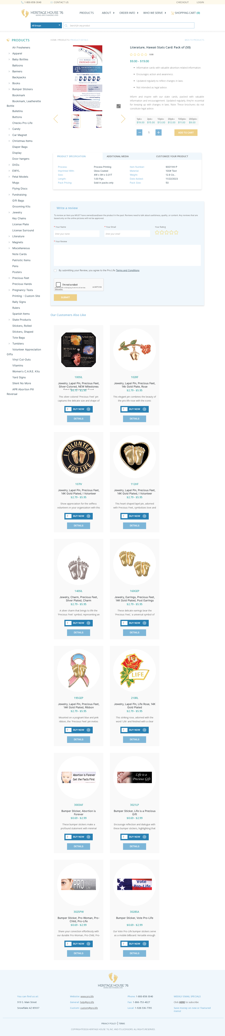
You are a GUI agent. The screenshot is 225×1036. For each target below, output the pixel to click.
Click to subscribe (186, 1002)
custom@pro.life (89, 1007)
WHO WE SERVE (153, 13)
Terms (122, 1023)
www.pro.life (87, 996)
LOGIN (200, 2)
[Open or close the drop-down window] (60, 26)
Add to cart (186, 132)
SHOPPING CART (187, 13)
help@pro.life (87, 1002)
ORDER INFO (127, 13)
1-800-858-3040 (32, 2)
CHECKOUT (182, 2)
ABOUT (106, 13)
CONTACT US (61, 2)
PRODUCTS (87, 13)
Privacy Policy (108, 1023)
